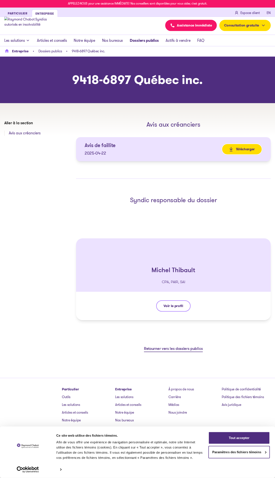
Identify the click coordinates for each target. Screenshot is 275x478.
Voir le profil (175, 306)
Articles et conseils (52, 40)
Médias (173, 404)
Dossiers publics (144, 40)
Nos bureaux (112, 40)
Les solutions (14, 40)
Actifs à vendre (178, 40)
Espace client (250, 12)
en (269, 12)
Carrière (174, 396)
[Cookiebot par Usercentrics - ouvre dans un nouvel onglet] (28, 469)
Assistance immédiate (194, 25)
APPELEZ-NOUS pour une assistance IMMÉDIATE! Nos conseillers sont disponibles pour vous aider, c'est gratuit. (137, 3)
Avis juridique (231, 404)
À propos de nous (181, 389)
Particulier (70, 389)
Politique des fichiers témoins (243, 396)
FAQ (200, 40)
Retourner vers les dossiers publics (173, 349)
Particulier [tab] (18, 13)
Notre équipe (84, 40)
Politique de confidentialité (241, 389)
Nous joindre (177, 412)
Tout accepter (239, 438)
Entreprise (123, 389)
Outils (66, 396)
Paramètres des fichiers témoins (236, 452)
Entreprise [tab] (44, 13)
